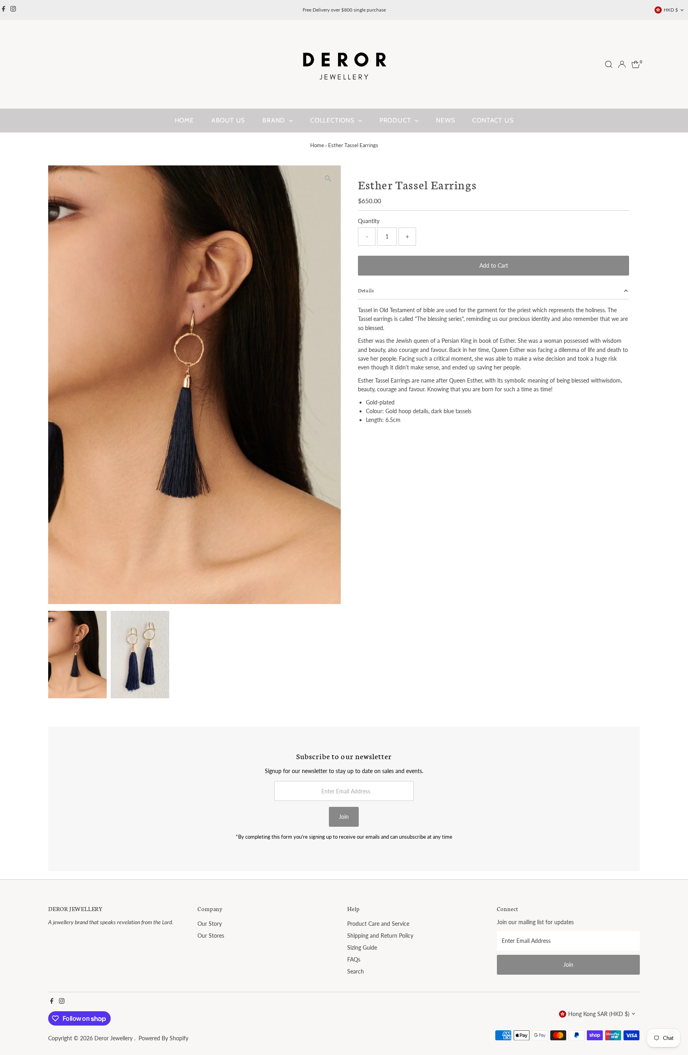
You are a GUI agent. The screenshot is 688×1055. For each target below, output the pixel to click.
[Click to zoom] (328, 178)
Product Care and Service (378, 923)
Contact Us (492, 120)
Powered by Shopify (163, 1038)
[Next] (81, 178)
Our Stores (210, 935)
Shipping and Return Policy (380, 935)
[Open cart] (635, 64)
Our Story (209, 923)
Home (184, 120)
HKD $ (671, 10)
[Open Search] (608, 64)
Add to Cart (493, 265)
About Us (228, 120)
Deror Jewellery (114, 1038)
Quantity (368, 221)
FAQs (353, 959)
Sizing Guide (362, 947)
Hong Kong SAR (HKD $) (598, 1013)
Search (355, 971)
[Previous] (61, 178)
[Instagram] (13, 9)
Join (344, 816)
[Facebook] (3, 9)
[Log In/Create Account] (621, 64)
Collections (333, 120)
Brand (274, 120)
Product (396, 120)
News (445, 120)
